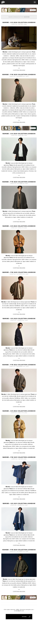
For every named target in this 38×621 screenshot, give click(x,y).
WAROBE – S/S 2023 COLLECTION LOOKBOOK (19, 318)
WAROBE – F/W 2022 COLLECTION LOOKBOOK (19, 365)
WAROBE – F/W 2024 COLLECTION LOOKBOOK (19, 182)
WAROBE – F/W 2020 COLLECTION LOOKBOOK (19, 550)
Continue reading (19, 70)
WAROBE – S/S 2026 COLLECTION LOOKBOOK (19, 22)
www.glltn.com (29, 609)
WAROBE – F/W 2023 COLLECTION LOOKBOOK (19, 272)
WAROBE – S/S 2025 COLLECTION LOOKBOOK (19, 134)
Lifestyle (14, 24)
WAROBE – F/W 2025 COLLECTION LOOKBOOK (19, 74)
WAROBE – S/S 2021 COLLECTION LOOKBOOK (19, 503)
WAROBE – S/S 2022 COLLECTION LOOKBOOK (19, 411)
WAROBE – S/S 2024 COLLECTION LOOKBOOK (19, 226)
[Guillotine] (3, 2)
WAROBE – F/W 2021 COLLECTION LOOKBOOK (19, 457)
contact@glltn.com (19, 610)
